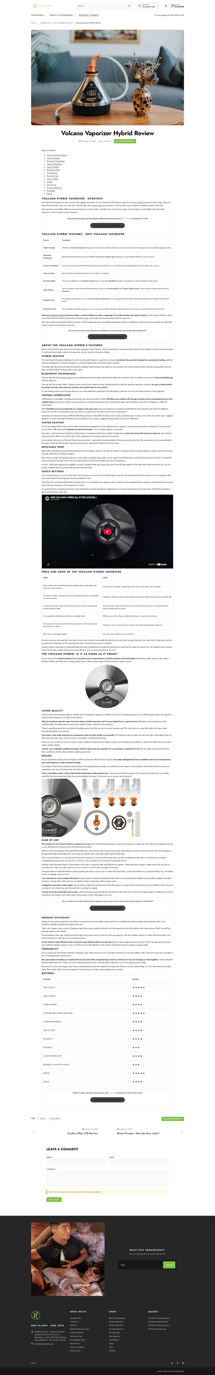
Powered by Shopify (178, 1371)
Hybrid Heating (53, 158)
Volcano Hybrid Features (57, 155)
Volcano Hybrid (66, 377)
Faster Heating (53, 167)
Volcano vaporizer (98, 205)
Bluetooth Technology (56, 161)
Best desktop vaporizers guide (107, 908)
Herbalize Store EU (167, 1371)
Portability (51, 191)
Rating (49, 194)
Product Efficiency (54, 188)
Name (49, 1157)
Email (112, 1157)
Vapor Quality (52, 179)
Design (49, 182)
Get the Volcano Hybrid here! (107, 225)
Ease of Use (51, 185)
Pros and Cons (52, 176)
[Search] (129, 6)
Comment (51, 1169)
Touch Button (52, 173)
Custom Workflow (54, 164)
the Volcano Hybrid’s (57, 315)
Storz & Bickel (139, 202)
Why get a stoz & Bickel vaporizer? (107, 337)
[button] (177, 6)
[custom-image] (36, 1319)
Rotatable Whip (53, 170)
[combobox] (104, 6)
